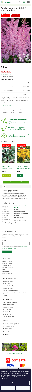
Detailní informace (6, 105)
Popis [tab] (3, 187)
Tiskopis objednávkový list (10, 290)
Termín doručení (7, 288)
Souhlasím (23, 388)
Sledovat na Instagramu (16, 353)
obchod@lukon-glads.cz (12, 324)
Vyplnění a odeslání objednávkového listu (15, 293)
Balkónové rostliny (8, 304)
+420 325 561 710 (9, 326)
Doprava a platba (7, 261)
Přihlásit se (7, 252)
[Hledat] (19, 2)
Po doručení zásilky (8, 286)
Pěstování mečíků (7, 314)
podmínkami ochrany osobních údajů (14, 247)
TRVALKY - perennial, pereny (20, 206)
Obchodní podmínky (8, 267)
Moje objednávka (7, 273)
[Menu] (28, 2)
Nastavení (15, 383)
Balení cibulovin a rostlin (9, 302)
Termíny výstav (6, 265)
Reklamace (5, 271)
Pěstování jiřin (6, 309)
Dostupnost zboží (7, 281)
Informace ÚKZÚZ (7, 263)
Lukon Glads (8, 328)
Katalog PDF (6, 283)
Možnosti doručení (6, 75)
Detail (20, 175)
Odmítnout (8, 388)
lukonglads (8, 331)
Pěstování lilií (6, 312)
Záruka (4, 295)
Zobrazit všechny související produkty (16, 182)
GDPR (3, 269)
